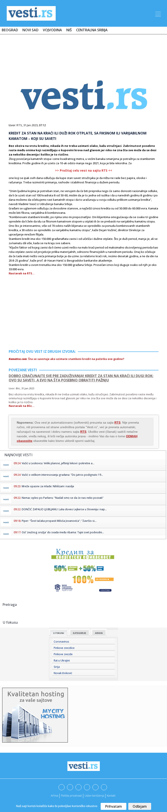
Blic (18, 388)
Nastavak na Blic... (22, 406)
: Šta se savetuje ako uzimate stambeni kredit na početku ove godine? (66, 359)
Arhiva (99, 633)
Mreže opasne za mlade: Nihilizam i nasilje (48, 486)
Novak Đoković (63, 673)
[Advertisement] (83, 50)
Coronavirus (61, 641)
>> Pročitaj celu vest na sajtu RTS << (83, 170)
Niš (69, 30)
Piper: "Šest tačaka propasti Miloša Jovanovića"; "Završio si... (59, 521)
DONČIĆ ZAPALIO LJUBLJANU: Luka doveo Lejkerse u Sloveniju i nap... (64, 509)
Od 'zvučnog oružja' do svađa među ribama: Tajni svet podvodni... (63, 532)
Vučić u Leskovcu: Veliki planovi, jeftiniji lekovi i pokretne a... (58, 463)
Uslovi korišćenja (94, 795)
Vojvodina (52, 30)
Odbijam (140, 806)
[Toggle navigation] (158, 13)
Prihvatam (113, 806)
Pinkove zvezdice (64, 648)
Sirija (57, 667)
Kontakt (111, 795)
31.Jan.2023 (30, 125)
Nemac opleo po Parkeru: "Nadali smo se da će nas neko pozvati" (63, 498)
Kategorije (79, 633)
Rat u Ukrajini (62, 660)
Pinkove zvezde (63, 654)
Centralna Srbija (92, 30)
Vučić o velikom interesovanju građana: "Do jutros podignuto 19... (62, 475)
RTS (19, 125)
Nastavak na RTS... (22, 273)
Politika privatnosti (71, 795)
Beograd (10, 30)
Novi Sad (30, 30)
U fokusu (58, 633)
